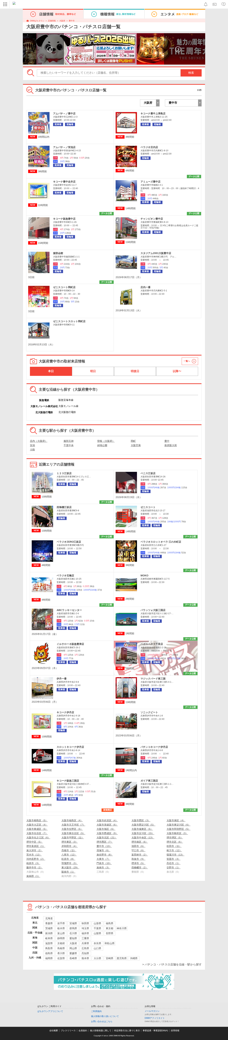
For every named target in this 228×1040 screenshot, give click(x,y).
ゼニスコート (148, 507)
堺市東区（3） (69, 842)
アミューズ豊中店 (150, 181)
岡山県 (73, 948)
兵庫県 (85, 943)
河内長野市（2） (35, 859)
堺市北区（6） (175, 842)
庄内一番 (146, 287)
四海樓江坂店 (64, 507)
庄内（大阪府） (38, 441)
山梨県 (97, 933)
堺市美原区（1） (35, 846)
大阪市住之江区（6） (38, 837)
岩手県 (61, 923)
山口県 (97, 948)
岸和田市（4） (69, 846)
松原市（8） (68, 859)
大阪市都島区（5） (37, 820)
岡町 (133, 441)
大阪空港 (136, 445)
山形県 (97, 923)
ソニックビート (149, 712)
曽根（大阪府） (106, 441)
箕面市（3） (173, 859)
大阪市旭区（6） (106, 829)
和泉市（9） (138, 859)
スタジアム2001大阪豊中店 (156, 253)
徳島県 (49, 953)
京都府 (61, 943)
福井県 (85, 933)
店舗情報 (52, 21)
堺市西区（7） (105, 842)
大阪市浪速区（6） (107, 824)
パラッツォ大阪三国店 (153, 610)
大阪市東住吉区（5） (73, 833)
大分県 (97, 958)
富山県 (61, 933)
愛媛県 (73, 953)
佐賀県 (61, 958)
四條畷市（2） (139, 867)
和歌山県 (110, 943)
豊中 (166, 441)
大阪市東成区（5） (37, 829)
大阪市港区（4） (176, 820)
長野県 (109, 933)
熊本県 (85, 958)
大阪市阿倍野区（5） (178, 829)
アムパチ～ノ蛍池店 (64, 147)
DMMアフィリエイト (155, 1018)
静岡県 (61, 938)
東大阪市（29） (70, 867)
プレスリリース (68, 1030)
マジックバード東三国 (153, 678)
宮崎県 (109, 958)
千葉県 (97, 928)
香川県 (61, 953)
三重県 (85, 938)
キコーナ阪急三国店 (68, 780)
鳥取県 (49, 948)
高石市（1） (173, 863)
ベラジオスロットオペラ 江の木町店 (161, 541)
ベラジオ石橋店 (65, 575)
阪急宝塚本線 (65, 400)
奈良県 (97, 943)
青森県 (49, 923)
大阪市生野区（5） (72, 829)
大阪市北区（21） (107, 837)
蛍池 (32, 445)
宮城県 (73, 923)
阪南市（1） (68, 872)
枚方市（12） (174, 850)
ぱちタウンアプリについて (50, 1011)
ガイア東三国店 (149, 780)
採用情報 (175, 1030)
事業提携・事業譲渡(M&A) (155, 1030)
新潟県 (49, 933)
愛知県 (73, 938)
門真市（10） (104, 863)
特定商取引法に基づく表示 (127, 1030)
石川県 (73, 933)
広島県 (85, 948)
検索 (191, 72)
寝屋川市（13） (175, 854)
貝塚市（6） (103, 850)
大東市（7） (103, 859)
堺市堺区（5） (175, 837)
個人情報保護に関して (100, 1030)
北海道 (49, 918)
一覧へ (187, 361)
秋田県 (85, 923)
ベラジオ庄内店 (149, 147)
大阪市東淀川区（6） (178, 824)
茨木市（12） (34, 854)
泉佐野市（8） (105, 854)
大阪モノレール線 (68, 406)
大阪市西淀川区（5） (143, 824)
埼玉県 (85, 928)
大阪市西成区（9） (107, 833)
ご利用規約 (96, 1011)
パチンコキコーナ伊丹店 (154, 746)
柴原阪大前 (170, 445)
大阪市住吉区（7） (37, 833)
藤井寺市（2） (34, 867)
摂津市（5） (138, 863)
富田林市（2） (139, 854)
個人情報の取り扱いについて (105, 1016)
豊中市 (72, 21)
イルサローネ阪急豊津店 (70, 644)
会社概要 (53, 1030)
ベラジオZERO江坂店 (69, 541)
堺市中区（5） (34, 842)
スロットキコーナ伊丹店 (70, 746)
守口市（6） (138, 850)
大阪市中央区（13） (142, 837)
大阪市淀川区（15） (142, 833)
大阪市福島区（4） (72, 820)
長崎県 (73, 958)
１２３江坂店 (64, 473)
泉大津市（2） (34, 850)
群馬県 (73, 928)
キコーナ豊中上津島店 (153, 113)
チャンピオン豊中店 (152, 218)
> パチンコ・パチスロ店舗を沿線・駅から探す (172, 964)
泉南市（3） (103, 867)
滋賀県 (49, 943)
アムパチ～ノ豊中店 (64, 113)
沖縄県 (134, 958)
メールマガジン (152, 1011)
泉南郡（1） (33, 876)
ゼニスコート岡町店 (64, 287)
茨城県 (49, 928)
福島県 (109, 923)
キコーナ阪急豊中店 (64, 218)
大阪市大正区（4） (37, 824)
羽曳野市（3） (69, 863)
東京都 (109, 928)
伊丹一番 (62, 678)
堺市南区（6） (139, 842)
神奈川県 (122, 928)
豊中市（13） (104, 846)
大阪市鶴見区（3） (177, 833)
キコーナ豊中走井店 (64, 181)
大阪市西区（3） (140, 820)
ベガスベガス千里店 (152, 644)
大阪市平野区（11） (72, 837)
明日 (93, 371)
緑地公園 (102, 445)
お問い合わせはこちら (101, 1021)
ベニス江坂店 (148, 473)
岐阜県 (49, 938)
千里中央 (69, 445)
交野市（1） (173, 867)
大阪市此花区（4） (107, 820)
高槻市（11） (68, 850)
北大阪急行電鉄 (67, 412)
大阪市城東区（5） (142, 829)
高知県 (85, 953)
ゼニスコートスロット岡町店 (69, 321)
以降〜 (177, 371)
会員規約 (83, 1030)
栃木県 (61, 928)
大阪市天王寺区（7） (73, 824)
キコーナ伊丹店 (65, 712)
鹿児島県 (122, 958)
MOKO (144, 575)
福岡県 (49, 958)
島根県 (61, 948)
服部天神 (69, 441)
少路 (32, 449)
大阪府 (62, 21)
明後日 (135, 371)
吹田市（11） (174, 846)
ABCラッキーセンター (69, 610)
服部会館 (58, 253)
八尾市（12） (69, 854)
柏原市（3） (33, 863)
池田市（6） (138, 846)
